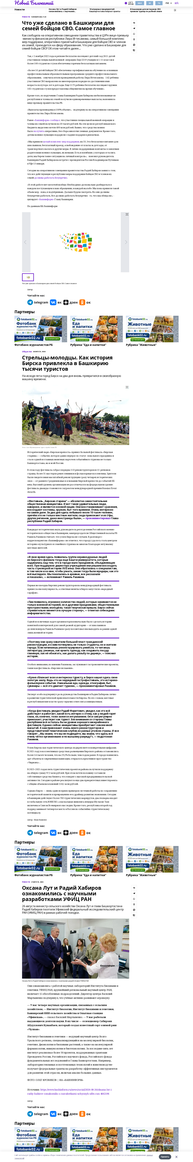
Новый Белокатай (33, 3)
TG (159, 3)
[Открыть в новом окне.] (37, 302)
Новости (19, 9)
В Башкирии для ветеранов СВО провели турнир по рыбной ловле (146, 10)
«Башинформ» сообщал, (47, 120)
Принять (165, 1156)
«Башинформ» (46, 199)
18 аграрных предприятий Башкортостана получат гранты (104, 10)
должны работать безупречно (50, 177)
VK (150, 3)
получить (39, 131)
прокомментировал (98, 518)
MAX (140, 3)
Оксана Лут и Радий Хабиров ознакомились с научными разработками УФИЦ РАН (62, 10)
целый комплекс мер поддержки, (61, 141)
